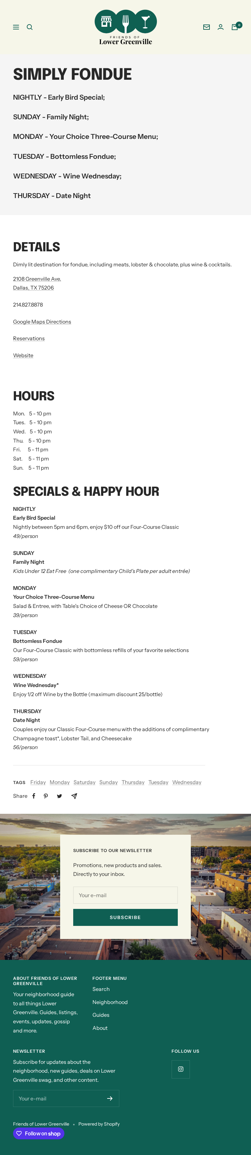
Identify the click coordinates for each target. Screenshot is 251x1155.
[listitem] (33, 796)
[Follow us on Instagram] (181, 1069)
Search (101, 989)
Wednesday (186, 782)
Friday (38, 782)
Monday (60, 782)
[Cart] (234, 27)
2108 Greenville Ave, (37, 279)
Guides (100, 1015)
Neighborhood (110, 1002)
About (100, 1028)
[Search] (30, 27)
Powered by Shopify (99, 1124)
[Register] (110, 1098)
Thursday (133, 782)
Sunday (108, 782)
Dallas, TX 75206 (33, 287)
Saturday (84, 782)
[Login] (221, 27)
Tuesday (158, 782)
